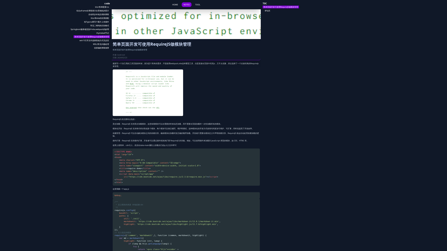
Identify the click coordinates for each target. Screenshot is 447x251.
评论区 (267, 10)
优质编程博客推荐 (101, 48)
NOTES (187, 4)
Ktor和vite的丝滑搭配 (100, 18)
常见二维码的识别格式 (99, 25)
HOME (175, 4)
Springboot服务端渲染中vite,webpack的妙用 (90, 29)
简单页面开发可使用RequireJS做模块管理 (91, 36)
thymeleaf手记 (102, 33)
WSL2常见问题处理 (101, 44)
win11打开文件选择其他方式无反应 (94, 40)
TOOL (197, 4)
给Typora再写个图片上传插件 (96, 22)
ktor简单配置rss (102, 7)
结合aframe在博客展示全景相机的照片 (92, 10)
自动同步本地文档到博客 (98, 14)
